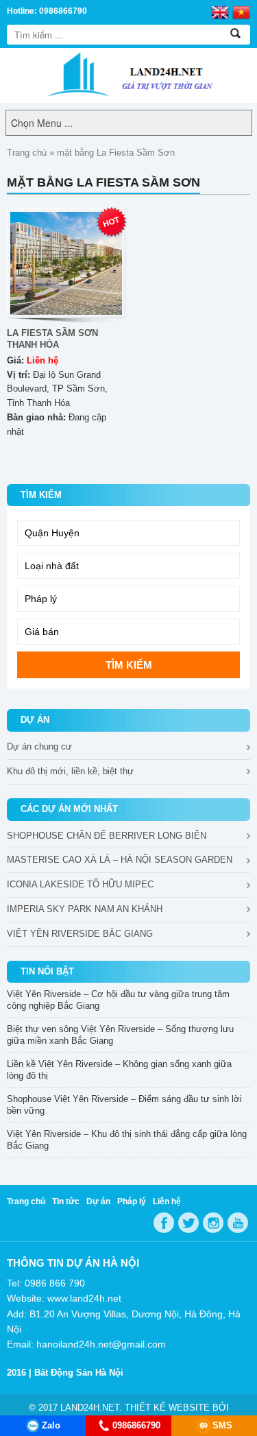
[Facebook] (164, 1222)
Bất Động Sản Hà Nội (78, 1372)
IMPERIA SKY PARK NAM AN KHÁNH (84, 909)
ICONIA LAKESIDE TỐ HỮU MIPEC (80, 884)
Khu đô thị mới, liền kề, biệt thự (70, 771)
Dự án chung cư (39, 746)
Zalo (51, 1425)
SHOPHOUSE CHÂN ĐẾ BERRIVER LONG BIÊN (106, 835)
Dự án (98, 1201)
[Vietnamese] (241, 11)
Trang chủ (27, 152)
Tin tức (65, 1201)
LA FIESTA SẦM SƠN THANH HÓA (52, 339)
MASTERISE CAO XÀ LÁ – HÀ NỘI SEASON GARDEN (119, 859)
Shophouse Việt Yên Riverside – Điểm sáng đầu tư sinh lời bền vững (124, 1105)
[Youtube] (238, 1222)
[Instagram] (213, 1222)
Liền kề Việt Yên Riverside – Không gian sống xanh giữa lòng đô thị (119, 1070)
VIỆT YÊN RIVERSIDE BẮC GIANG (80, 934)
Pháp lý (131, 1201)
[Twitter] (188, 1222)
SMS (222, 1425)
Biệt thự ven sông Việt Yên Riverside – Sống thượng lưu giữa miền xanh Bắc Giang (120, 1035)
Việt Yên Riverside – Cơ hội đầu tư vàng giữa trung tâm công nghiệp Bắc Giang (118, 1000)
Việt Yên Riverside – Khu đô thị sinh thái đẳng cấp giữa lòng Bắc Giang (127, 1140)
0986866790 (136, 1425)
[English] (220, 11)
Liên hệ (167, 1201)
